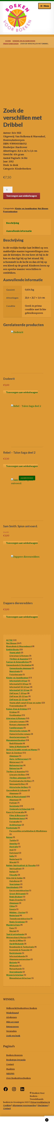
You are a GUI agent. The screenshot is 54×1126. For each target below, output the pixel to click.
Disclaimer (43, 1105)
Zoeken (27, 1121)
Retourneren (12, 1026)
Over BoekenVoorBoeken (18, 1078)
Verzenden (11, 1031)
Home (8, 41)
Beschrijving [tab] (12, 223)
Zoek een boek (13, 1036)
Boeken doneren (14, 1055)
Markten (10, 1069)
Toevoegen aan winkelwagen (21, 196)
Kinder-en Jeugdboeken (24, 41)
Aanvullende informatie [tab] (19, 231)
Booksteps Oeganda (15, 1060)
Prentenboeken (11, 44)
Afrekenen (11, 1017)
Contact (10, 1064)
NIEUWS (10, 1073)
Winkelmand (12, 1013)
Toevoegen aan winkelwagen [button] (22, 392)
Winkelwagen (41, 1119)
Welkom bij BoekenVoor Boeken (21, 1008)
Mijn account (12, 1022)
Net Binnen (43, 208)
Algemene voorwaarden (24, 1105)
